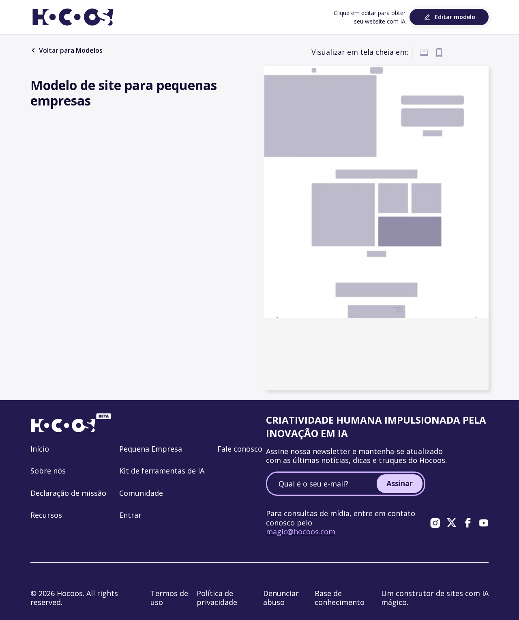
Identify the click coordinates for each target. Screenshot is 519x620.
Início (39, 449)
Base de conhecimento (340, 597)
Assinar (399, 483)
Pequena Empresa (150, 449)
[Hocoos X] (451, 522)
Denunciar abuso (281, 597)
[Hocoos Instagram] (435, 522)
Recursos (46, 515)
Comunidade (141, 493)
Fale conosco (239, 449)
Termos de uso (169, 597)
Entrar (130, 515)
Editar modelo (455, 17)
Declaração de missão (68, 493)
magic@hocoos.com (300, 531)
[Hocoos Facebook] (467, 522)
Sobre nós (48, 471)
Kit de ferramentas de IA (161, 471)
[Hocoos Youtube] (484, 522)
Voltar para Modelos (70, 50)
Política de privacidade (217, 597)
